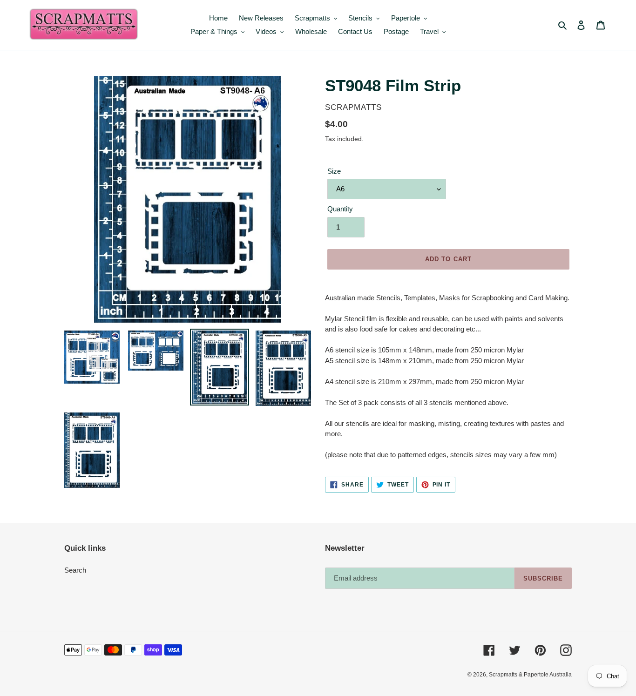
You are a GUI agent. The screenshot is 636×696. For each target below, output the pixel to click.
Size (334, 171)
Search (75, 570)
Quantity (340, 209)
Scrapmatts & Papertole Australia (530, 674)
